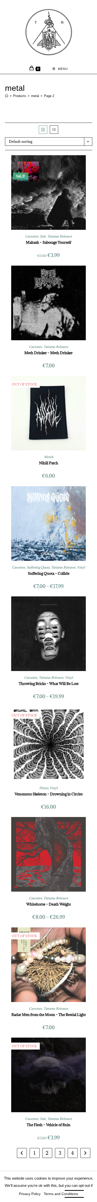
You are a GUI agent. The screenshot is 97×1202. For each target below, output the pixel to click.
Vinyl (81, 567)
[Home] (6, 96)
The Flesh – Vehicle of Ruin (48, 1124)
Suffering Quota (38, 567)
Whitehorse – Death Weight (48, 904)
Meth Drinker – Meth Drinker (48, 352)
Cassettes (31, 236)
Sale (43, 236)
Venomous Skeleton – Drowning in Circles (49, 794)
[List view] (54, 129)
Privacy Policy (30, 1194)
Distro (43, 788)
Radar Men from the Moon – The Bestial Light (48, 1014)
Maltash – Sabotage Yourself (48, 242)
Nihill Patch (48, 463)
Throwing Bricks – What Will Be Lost (49, 683)
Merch (48, 457)
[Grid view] (43, 129)
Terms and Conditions (61, 1194)
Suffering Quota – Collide (48, 573)
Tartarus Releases (59, 236)
